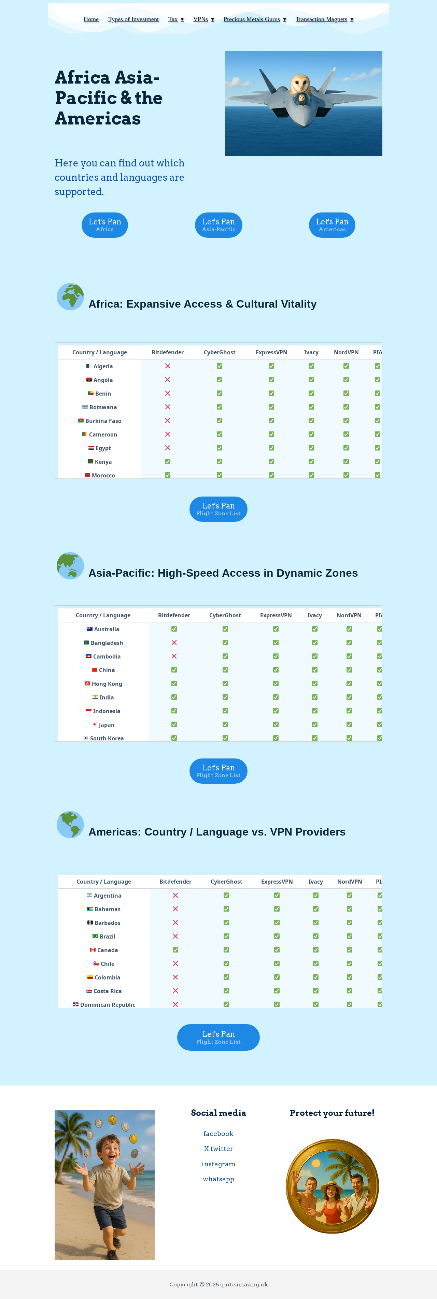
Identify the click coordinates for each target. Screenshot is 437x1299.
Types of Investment (133, 19)
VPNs (200, 19)
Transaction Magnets (321, 19)
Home (91, 19)
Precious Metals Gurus (252, 19)
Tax (173, 19)
